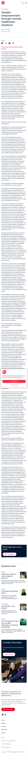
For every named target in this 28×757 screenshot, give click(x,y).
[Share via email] (13, 43)
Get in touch (9, 654)
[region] (14, 378)
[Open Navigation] (26, 3)
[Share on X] (5, 43)
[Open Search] (22, 3)
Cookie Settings (5, 747)
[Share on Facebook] (9, 43)
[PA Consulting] (3, 2)
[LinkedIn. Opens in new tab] (2, 714)
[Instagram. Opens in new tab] (5, 714)
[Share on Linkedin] (2, 43)
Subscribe (11, 554)
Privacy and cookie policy (17, 377)
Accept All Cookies (14, 381)
